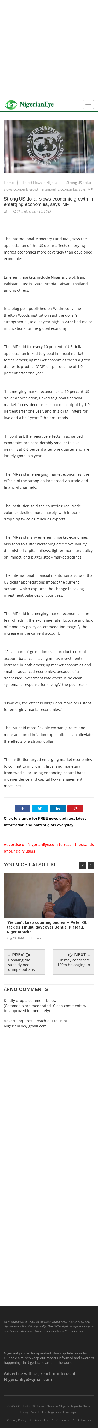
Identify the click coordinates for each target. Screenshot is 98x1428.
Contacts (62, 1420)
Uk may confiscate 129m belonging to (73, 962)
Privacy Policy (16, 1420)
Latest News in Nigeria (40, 182)
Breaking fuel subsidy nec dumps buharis (21, 964)
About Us (41, 1420)
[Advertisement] (49, 49)
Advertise (84, 1420)
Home (9, 182)
